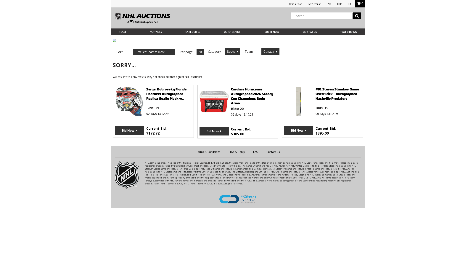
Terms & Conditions (208, 152)
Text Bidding (348, 32)
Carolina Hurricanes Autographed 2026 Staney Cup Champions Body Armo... (252, 96)
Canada (269, 51)
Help (339, 4)
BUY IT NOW (272, 32)
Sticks (231, 51)
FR (349, 4)
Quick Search (232, 32)
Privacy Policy (237, 152)
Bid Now (128, 130)
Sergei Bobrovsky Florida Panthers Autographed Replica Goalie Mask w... (166, 94)
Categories (192, 32)
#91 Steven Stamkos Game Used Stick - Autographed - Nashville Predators (337, 94)
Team (122, 32)
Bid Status (310, 32)
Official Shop (295, 4)
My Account (314, 4)
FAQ (329, 4)
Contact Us (273, 152)
